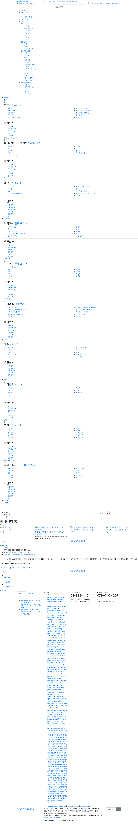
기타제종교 (80, 195)
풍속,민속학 (80, 233)
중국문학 (11, 433)
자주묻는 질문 (29, 64)
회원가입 (52, 1)
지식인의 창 (22, 597)
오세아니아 (80, 471)
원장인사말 (28, 85)
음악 (77, 352)
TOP (1, 590)
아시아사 (11, 471)
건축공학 (11, 316)
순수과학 (7, 259)
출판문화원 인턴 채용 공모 (30, 609)
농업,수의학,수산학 (14, 312)
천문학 (10, 276)
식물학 (78, 274)
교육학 (78, 231)
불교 (9, 191)
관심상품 (7, 582)
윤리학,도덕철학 (81, 153)
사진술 (78, 350)
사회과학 (7, 218)
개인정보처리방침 (73, 806)
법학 (77, 229)
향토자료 (79, 117)
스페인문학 (80, 433)
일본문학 (11, 435)
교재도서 (27, 30)
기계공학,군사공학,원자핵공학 (86, 307)
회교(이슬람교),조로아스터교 (86, 193)
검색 (108, 513)
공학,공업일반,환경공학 (15, 314)
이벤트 (26, 37)
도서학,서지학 (12, 110)
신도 (77, 189)
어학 (5, 379)
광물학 (78, 269)
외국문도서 (7, 500)
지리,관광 (79, 475)
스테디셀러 (24, 21)
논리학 (78, 148)
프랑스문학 (80, 430)
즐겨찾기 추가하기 (23, 1)
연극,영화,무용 (81, 354)
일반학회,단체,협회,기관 (84, 110)
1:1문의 (26, 67)
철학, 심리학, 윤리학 (10, 138)
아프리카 (11, 475)
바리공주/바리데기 (6, 530)
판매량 (77, 541)
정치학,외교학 (12, 236)
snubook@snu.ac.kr (53, 818)
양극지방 (79, 473)
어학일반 (11, 388)
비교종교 (11, 189)
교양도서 (27, 33)
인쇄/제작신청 (25, 51)
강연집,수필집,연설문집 (15, 117)
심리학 (78, 151)
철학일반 (11, 146)
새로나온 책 (25, 12)
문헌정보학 (11, 113)
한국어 (10, 390)
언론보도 (27, 71)
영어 (9, 397)
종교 (5, 178)
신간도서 (27, 15)
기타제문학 (80, 437)
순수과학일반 (12, 267)
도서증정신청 (28, 48)
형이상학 (11, 148)
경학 (9, 153)
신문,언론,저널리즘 (82, 113)
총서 (25, 35)
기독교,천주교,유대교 (15, 193)
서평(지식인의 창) (30, 69)
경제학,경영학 (12, 231)
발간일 (72, 541)
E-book (6, 503)
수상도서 (27, 26)
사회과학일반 (12, 227)
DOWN (5, 590)
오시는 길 (27, 94)
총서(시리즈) (12, 131)
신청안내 (27, 44)
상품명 (82, 541)
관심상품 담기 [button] (27, 568)
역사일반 (11, 468)
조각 (9, 352)
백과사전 (11, 115)
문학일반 (11, 428)
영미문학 (11, 437)
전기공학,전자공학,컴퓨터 (84, 310)
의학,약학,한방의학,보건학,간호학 (19, 310)
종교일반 (11, 186)
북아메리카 (11, 477)
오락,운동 (79, 357)
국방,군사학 (80, 236)
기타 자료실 (28, 80)
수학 (9, 269)
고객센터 (68, 1)
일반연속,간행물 (81, 108)
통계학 (10, 229)
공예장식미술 (12, 354)
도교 (9, 195)
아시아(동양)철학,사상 (15, 155)
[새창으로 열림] (95, 3)
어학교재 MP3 (29, 76)
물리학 (10, 271)
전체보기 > (15, 104)
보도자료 (27, 62)
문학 (5, 420)
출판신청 (24, 42)
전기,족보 (79, 477)
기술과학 (7, 299)
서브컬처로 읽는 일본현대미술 (116, 530)
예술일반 (11, 348)
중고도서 (11, 176)
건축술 (10, 350)
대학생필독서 (28, 28)
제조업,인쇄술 (80, 314)
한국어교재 (24, 19)
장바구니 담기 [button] (15, 568)
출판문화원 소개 (53, 806)
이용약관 (63, 806)
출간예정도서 (28, 17)
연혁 (25, 89)
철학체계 (11, 151)
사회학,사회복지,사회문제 (16, 233)
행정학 (78, 227)
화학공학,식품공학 (82, 312)
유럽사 (10, 473)
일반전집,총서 (80, 115)
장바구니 (75, 1)
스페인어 (79, 392)
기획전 (26, 39)
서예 (9, 357)
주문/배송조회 (60, 1)
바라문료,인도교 (81, 191)
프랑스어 (79, 390)
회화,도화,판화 (81, 348)
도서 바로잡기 (29, 78)
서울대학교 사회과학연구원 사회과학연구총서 (19, 554)
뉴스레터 (27, 73)
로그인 (46, 1)
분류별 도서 (25, 10)
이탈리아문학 (80, 435)
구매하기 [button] (4, 568)
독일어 (78, 388)
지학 (77, 267)
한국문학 (11, 430)
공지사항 (27, 60)
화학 (9, 274)
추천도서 (24, 24)
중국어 (10, 392)
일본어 (10, 395)
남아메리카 (80, 468)
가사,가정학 (80, 316)
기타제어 (79, 397)
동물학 (78, 276)
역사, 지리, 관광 (9, 460)
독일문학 (79, 428)
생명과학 (79, 271)
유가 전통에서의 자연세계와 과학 (81, 530)
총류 (5, 100)
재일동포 (7, 548)
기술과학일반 (12, 307)
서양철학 (79, 146)
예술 (5, 339)
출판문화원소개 (26, 82)
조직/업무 (27, 91)
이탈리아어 (80, 395)
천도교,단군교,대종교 (83, 186)
